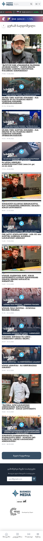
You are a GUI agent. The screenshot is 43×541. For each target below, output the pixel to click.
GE (36, 4)
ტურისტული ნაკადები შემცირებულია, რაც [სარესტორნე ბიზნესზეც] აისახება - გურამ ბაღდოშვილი (21, 206)
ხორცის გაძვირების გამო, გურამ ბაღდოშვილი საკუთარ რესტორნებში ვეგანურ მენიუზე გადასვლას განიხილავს (20, 278)
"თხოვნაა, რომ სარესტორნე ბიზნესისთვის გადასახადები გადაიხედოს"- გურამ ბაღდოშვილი (19, 407)
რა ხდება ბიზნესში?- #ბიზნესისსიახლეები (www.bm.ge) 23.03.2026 (18, 164)
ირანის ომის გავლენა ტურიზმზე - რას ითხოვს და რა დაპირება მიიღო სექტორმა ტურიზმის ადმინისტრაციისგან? (20, 100)
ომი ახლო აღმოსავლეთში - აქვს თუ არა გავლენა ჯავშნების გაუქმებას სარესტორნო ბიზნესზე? (21, 236)
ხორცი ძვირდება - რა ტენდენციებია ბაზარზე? (19, 367)
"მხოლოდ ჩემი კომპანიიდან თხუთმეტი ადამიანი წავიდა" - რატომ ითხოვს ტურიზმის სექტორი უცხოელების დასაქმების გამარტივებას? (21, 68)
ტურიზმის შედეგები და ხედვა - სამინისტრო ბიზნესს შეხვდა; (16, 338)
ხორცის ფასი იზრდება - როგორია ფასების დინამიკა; (18, 309)
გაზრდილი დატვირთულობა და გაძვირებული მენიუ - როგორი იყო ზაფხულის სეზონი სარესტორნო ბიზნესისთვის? (18, 438)
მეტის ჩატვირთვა (21, 455)
